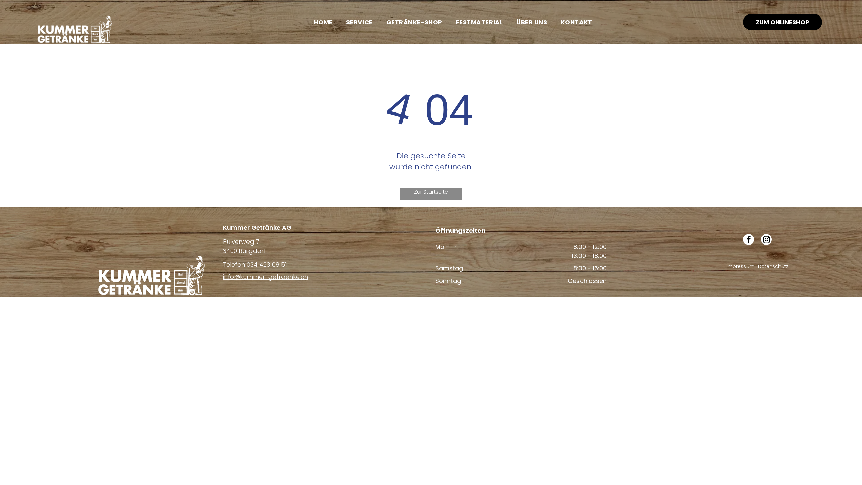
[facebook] (748, 240)
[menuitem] (323, 21)
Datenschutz (773, 266)
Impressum (740, 266)
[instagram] (766, 240)
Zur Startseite (431, 192)
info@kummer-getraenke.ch (265, 276)
